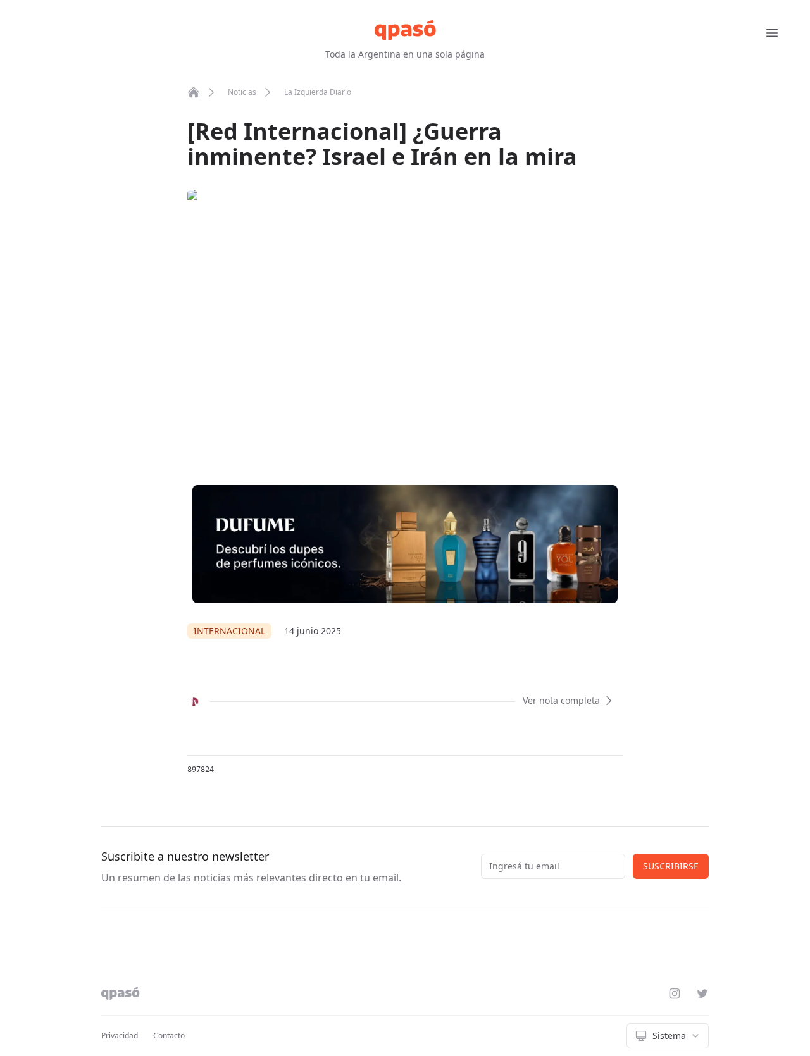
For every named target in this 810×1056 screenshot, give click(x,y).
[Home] (193, 92)
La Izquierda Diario (317, 92)
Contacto (169, 1035)
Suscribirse (671, 866)
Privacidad (119, 1035)
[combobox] (667, 1035)
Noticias (242, 92)
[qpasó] (405, 30)
